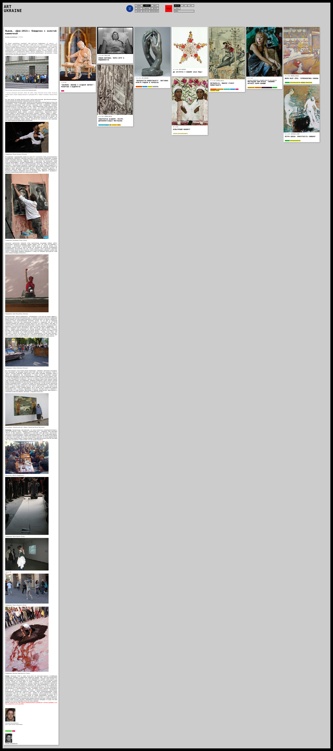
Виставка (145, 86)
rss (191, 5)
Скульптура (155, 86)
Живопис (274, 87)
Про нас (146, 11)
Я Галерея (212, 90)
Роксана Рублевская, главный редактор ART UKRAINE (262, 80)
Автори (139, 11)
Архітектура (227, 89)
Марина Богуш (220, 80)
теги (177, 8)
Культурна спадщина (104, 124)
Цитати (155, 8)
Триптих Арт (258, 87)
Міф (110, 124)
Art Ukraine (145, 77)
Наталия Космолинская (11, 743)
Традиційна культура (267, 87)
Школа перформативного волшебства (31, 702)
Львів (62, 90)
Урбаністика (220, 89)
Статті (147, 5)
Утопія (217, 90)
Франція (303, 82)
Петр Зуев (107, 55)
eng (184, 5)
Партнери (155, 11)
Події (155, 5)
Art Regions (139, 86)
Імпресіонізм (309, 82)
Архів (138, 8)
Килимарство (251, 87)
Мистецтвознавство (295, 82)
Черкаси (150, 86)
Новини (139, 5)
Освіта (119, 124)
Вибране (146, 8)
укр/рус (177, 5)
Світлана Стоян (295, 133)
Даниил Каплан (295, 75)
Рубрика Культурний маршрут (180, 133)
